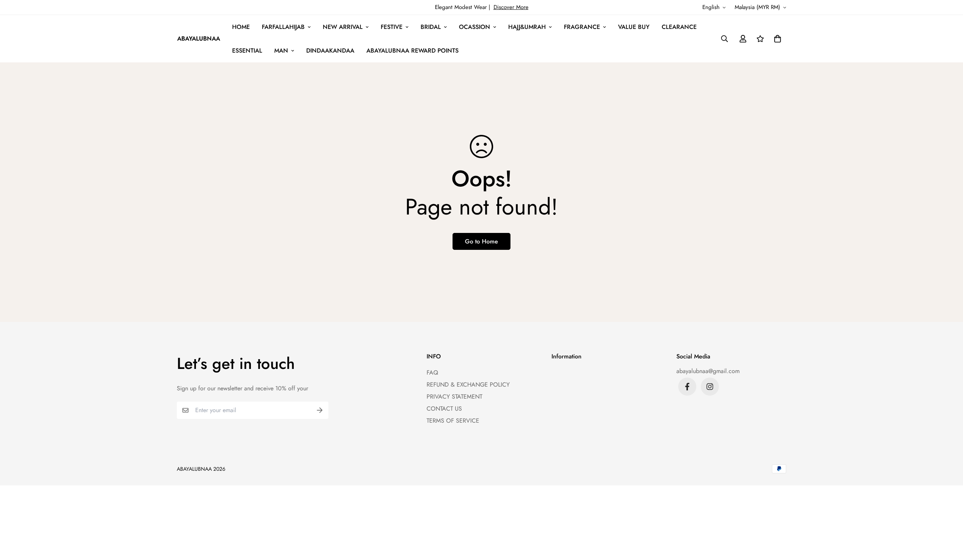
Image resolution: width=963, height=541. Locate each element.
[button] (776, 38)
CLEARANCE (679, 27)
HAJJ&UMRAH (527, 27)
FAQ (432, 372)
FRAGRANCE (582, 27)
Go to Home (481, 241)
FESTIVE (392, 27)
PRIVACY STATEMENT (454, 396)
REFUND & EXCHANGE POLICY (468, 384)
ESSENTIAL (247, 50)
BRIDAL (431, 27)
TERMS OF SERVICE (453, 420)
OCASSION (474, 27)
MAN (281, 50)
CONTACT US (444, 408)
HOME (241, 27)
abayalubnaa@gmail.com (708, 371)
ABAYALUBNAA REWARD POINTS (412, 50)
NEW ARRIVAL (343, 27)
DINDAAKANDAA (330, 50)
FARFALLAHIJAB (283, 27)
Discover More (511, 7)
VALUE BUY (634, 27)
